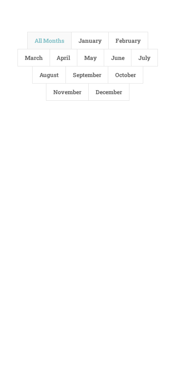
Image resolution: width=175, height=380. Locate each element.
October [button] (125, 75)
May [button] (90, 58)
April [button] (63, 58)
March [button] (34, 58)
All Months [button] (49, 40)
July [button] (144, 58)
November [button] (67, 92)
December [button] (109, 92)
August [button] (49, 75)
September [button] (87, 75)
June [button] (118, 58)
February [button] (128, 40)
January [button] (90, 40)
